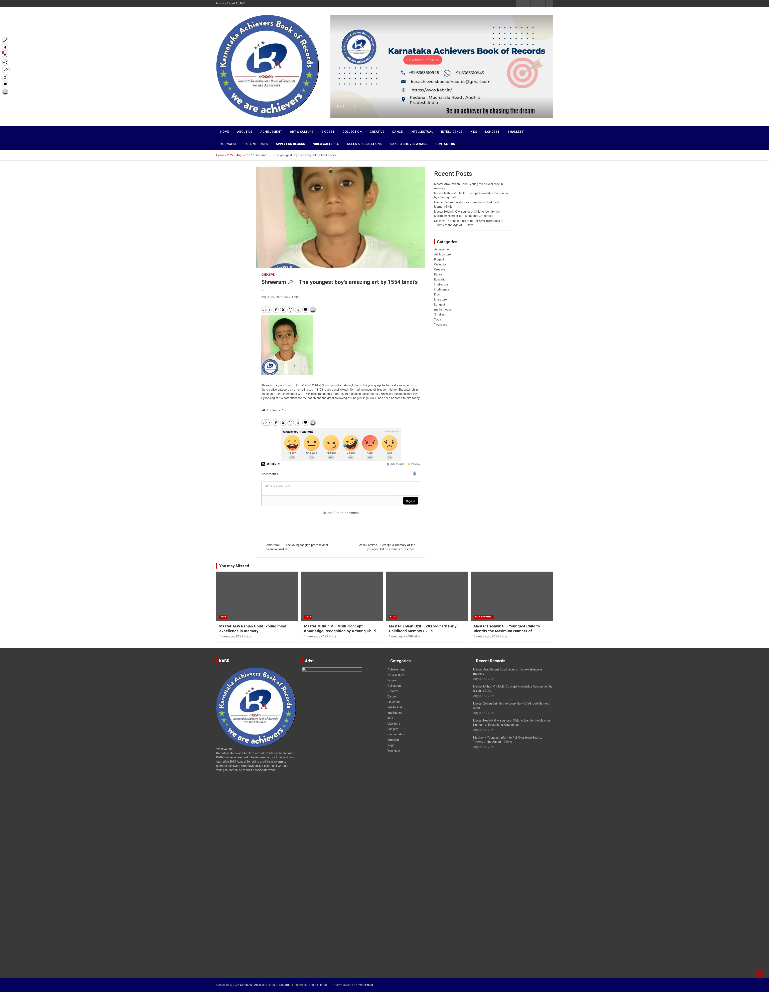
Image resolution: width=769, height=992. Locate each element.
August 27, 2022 (271, 297)
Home (224, 132)
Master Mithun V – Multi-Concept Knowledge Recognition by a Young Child (340, 628)
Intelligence (452, 132)
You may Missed (234, 566)
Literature (440, 299)
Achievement (271, 132)
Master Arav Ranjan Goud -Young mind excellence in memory (252, 628)
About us (244, 132)
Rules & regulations (364, 144)
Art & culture (301, 132)
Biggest (327, 132)
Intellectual (422, 132)
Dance (397, 132)
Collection (352, 132)
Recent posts (256, 144)
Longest (492, 132)
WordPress (365, 985)
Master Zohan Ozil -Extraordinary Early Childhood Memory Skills (423, 628)
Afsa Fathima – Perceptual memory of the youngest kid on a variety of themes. (387, 547)
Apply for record (290, 144)
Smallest (515, 132)
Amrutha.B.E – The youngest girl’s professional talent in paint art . (297, 547)
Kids (474, 132)
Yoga (437, 319)
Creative (377, 132)
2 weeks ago (482, 636)
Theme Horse (318, 985)
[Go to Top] (759, 974)
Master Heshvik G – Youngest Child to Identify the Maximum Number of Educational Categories (507, 631)
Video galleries (326, 144)
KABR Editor (292, 297)
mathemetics (443, 309)
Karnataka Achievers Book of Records (265, 985)
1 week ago (226, 636)
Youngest (228, 144)
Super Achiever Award (408, 144)
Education (440, 279)
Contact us (445, 144)
